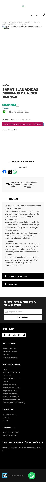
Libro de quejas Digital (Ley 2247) (14, 403)
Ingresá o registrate (9, 414)
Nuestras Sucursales (10, 351)
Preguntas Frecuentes (10, 391)
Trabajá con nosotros (10, 358)
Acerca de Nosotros (9, 348)
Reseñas (13, 284)
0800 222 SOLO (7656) (10, 432)
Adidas (19, 22)
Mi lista (5, 421)
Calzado (28, 22)
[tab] (23, 199)
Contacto (6, 355)
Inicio (4, 22)
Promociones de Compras (11, 372)
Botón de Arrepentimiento (11, 400)
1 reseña (5, 108)
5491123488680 (10, 436)
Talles (5, 369)
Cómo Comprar (8, 375)
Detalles (13, 199)
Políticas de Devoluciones (11, 388)
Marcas (11, 22)
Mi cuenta (6, 418)
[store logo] (23, 6)
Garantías (6, 381)
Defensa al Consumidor (11, 397)
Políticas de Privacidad (10, 394)
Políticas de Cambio (9, 385)
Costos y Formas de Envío (11, 378)
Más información (18, 276)
